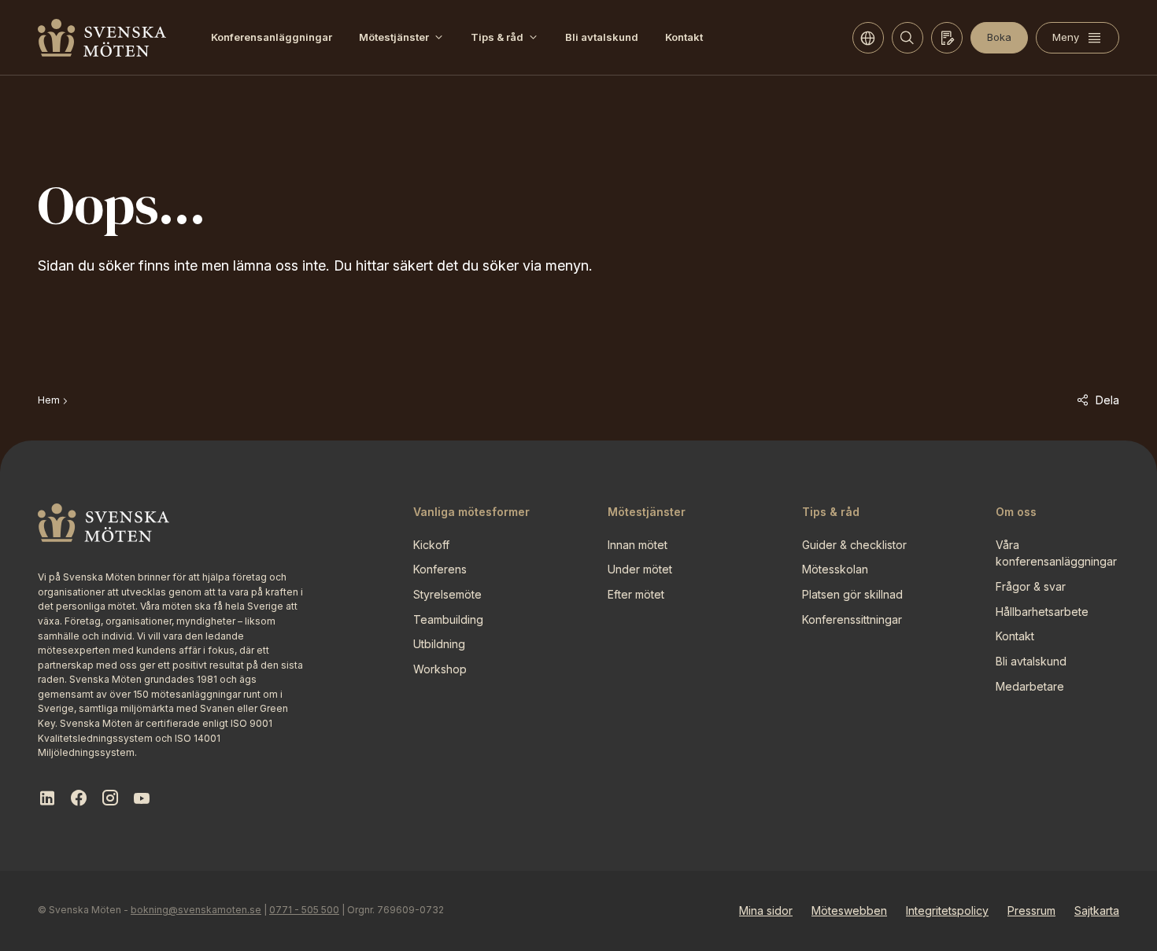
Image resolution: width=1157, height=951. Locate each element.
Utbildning (439, 644)
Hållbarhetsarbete (1042, 611)
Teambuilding (448, 619)
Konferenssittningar (852, 619)
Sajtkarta (1096, 910)
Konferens (440, 569)
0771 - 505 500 (304, 910)
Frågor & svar (1031, 586)
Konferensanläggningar (271, 37)
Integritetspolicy (947, 910)
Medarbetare (1030, 686)
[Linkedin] (47, 798)
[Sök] (907, 37)
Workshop (440, 669)
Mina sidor (766, 910)
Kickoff (431, 544)
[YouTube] (141, 798)
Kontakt (684, 37)
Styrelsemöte (447, 594)
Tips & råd (497, 37)
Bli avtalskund (601, 37)
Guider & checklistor (854, 544)
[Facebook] (78, 798)
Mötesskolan (835, 569)
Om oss (1016, 511)
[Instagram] (110, 798)
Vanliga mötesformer (471, 511)
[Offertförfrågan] (947, 37)
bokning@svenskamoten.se (196, 910)
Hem (49, 400)
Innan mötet (637, 544)
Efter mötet (636, 594)
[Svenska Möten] (102, 38)
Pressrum (1031, 910)
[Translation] (868, 37)
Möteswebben (849, 910)
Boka (999, 37)
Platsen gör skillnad (852, 594)
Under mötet (640, 569)
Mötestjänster (394, 37)
